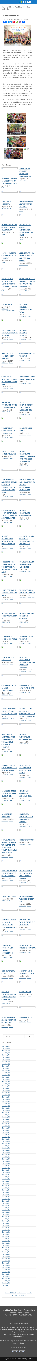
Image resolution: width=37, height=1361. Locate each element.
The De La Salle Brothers (10, 1334)
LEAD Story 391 (5, 774)
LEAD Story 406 (22, 720)
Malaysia (3, 310)
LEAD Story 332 (6, 1203)
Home (3, 7)
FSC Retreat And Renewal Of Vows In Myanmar (10, 332)
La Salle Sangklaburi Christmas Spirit (26, 737)
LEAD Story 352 (6, 1159)
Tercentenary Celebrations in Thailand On (8, 430)
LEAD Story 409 (6, 1046)
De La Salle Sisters (23, 1334)
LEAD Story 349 (6, 1166)
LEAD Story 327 (6, 1214)
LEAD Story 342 (6, 1181)
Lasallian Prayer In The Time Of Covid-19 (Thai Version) (9, 873)
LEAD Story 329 (6, 1210)
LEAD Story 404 (5, 458)
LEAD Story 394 (22, 414)
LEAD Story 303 (6, 1267)
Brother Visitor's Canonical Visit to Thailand (9, 255)
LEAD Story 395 (6, 1077)
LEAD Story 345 (6, 1174)
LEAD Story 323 (6, 1223)
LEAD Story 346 (6, 1172)
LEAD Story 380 (5, 664)
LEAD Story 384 (20, 7)
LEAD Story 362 (6, 1137)
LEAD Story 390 (5, 622)
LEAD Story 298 (5, 309)
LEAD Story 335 (6, 1197)
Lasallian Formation (25, 1330)
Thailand (26, 19)
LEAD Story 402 (6, 1061)
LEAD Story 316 (5, 363)
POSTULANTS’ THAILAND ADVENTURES (24, 332)
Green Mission (25, 992)
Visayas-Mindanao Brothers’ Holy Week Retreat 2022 (9, 711)
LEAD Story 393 (22, 671)
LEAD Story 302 (6, 1270)
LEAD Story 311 (6, 1250)
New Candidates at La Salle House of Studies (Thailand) (9, 181)
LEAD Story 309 (6, 1254)
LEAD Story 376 (6, 1119)
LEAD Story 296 (5, 437)
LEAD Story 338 (6, 1190)
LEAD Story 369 (6, 1135)
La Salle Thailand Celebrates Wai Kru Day (9, 616)
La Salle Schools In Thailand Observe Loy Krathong (9, 793)
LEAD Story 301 (6, 1272)
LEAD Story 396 (6, 1075)
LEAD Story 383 (22, 316)
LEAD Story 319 (5, 821)
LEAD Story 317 (6, 1236)
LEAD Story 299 (6, 1276)
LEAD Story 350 (5, 978)
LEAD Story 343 (6, 1179)
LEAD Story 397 (22, 777)
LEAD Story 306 (6, 1261)
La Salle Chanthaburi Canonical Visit (25, 513)
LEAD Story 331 (22, 1022)
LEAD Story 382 (6, 1106)
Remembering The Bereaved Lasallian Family (9, 592)
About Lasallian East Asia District (18, 1323)
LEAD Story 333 (6, 1201)
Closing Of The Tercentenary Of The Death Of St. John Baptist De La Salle (9, 567)
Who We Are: (4, 1327)
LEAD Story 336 (6, 1194)
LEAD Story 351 (6, 1161)
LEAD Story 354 (5, 900)
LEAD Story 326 (6, 1216)
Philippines (4, 208)
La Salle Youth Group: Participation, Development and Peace (26, 230)
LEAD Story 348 (6, 1168)
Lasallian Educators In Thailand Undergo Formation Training (27, 662)
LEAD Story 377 (22, 622)
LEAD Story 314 (6, 1243)
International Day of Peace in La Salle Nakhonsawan (9, 227)
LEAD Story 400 (6, 1066)
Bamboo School (25, 1017)
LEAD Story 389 (5, 496)
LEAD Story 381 (6, 1108)
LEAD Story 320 (22, 360)
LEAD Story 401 (5, 1027)
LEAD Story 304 (6, 1265)
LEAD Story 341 (6, 1183)
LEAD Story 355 (22, 520)
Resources (23, 1347)
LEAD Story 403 (6, 1059)
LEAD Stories (10, 7)
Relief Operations (26, 840)
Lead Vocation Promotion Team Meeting (8, 356)
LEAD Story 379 (5, 412)
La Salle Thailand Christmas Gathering (26, 616)
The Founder (12, 1327)
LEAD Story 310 (6, 1252)
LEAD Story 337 (5, 643)
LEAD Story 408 (6, 1048)
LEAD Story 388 (22, 571)
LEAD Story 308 (6, 1256)
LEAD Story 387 (6, 1095)
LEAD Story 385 (6, 1099)
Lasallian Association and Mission (9, 1330)
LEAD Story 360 (6, 1141)
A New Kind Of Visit (9, 896)
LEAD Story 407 (22, 383)
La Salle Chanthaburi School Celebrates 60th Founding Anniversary (27, 456)
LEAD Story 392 (5, 522)
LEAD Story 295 (6, 1285)
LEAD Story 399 (5, 800)
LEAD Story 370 (6, 1132)
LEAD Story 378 (22, 643)
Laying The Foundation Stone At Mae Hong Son (9, 405)
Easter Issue (7, 304)
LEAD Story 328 (6, 1212)
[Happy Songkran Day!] (16, 118)
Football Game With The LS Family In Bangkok (27, 922)
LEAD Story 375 (5, 388)
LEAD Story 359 (6, 1143)
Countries (3, 1341)
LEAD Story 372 (6, 1128)
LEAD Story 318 (5, 576)
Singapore (21, 265)
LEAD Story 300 (6, 1274)
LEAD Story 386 (6, 1097)
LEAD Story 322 (5, 857)
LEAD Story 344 (6, 1177)
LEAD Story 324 (22, 597)
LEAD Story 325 (22, 494)
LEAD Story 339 (6, 1188)
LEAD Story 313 (6, 1245)
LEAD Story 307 (6, 1258)
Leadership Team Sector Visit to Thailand (26, 204)
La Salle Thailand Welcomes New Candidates (26, 564)
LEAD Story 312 (6, 1247)
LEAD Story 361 (6, 1139)
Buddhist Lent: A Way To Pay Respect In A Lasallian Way (9, 767)
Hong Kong (10, 1341)
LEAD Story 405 (22, 466)
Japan (20, 180)
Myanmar (11, 339)
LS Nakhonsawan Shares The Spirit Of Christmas (9, 1020)
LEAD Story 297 (6, 1281)
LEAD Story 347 (22, 952)
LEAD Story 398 (22, 339)
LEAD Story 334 (6, 1199)
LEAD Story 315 (22, 978)
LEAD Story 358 (22, 800)
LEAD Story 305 (6, 1263)
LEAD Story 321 (6, 1227)
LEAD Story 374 (6, 1123)
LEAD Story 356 (22, 435)
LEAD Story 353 (6, 1157)
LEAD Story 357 (5, 548)
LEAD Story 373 (5, 1003)
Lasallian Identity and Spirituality (26, 1327)
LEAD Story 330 (5, 880)
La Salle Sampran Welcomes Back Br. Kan (26, 899)
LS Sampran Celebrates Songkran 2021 (25, 793)
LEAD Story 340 (6, 1185)
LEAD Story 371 (22, 844)
